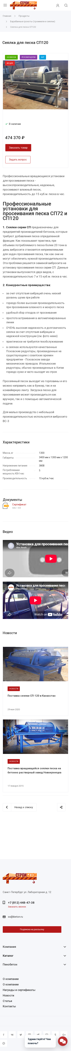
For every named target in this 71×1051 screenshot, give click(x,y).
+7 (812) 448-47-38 (21, 902)
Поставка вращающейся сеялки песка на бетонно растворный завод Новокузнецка (34, 770)
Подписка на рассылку (32, 929)
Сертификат (19, 504)
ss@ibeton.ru (15, 916)
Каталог (8, 955)
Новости (8, 995)
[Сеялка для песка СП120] (35, 84)
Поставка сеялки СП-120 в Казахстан (31, 695)
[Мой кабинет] (57, 5)
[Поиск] (66, 5)
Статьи (7, 1001)
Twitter (20, 1034)
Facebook (3, 1034)
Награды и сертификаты (19, 990)
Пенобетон (10, 964)
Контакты (9, 1006)
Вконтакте (12, 1034)
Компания (9, 946)
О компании (11, 979)
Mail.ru (3, 1043)
